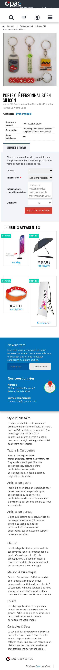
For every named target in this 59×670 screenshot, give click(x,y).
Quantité (12, 202)
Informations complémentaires (16, 190)
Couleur (11, 170)
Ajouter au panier (38, 210)
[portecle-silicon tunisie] (30, 59)
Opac (38, 666)
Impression (14, 177)
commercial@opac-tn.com (22, 401)
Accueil (10, 26)
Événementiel (26, 26)
